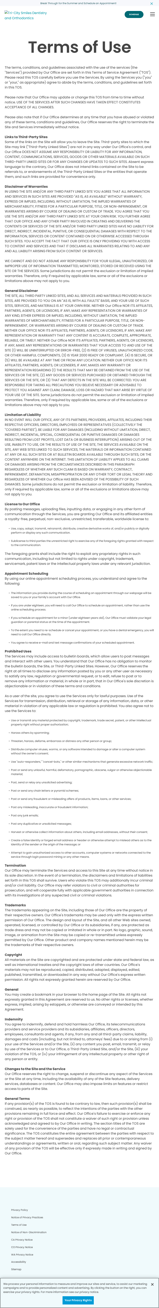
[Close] (152, 1284)
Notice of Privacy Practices (27, 1217)
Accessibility (18, 1262)
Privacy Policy (19, 1210)
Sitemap (16, 1269)
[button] (152, 14)
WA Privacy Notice (22, 1254)
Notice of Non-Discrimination (29, 1232)
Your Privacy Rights (78, 1300)
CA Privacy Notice (22, 1239)
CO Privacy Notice (22, 1247)
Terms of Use (18, 1225)
